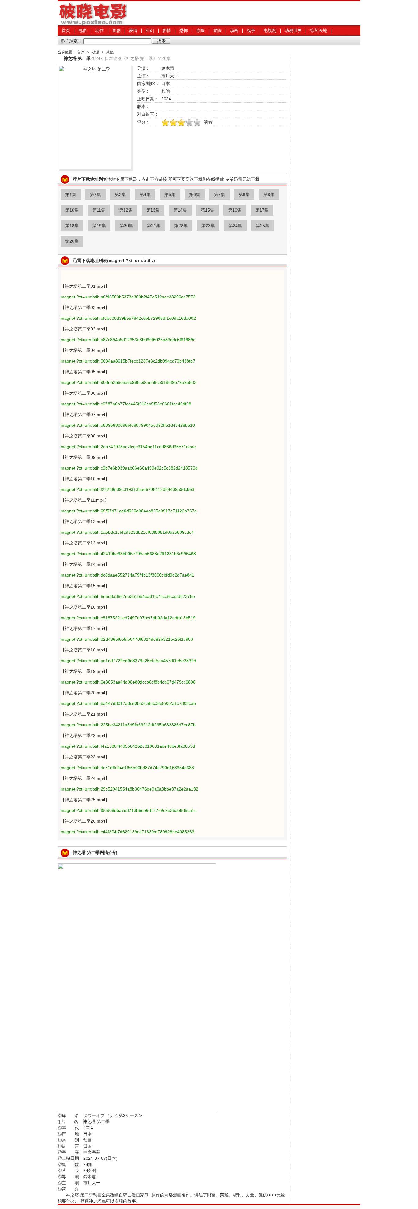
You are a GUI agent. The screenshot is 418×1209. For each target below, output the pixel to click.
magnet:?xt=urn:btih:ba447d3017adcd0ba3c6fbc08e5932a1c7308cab (128, 703)
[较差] (197, 123)
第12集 (125, 210)
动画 (234, 30)
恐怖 (183, 30)
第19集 (99, 225)
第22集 (181, 225)
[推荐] (165, 123)
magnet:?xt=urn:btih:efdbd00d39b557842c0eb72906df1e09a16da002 (128, 318)
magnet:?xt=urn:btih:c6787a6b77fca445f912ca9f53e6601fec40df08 (126, 403)
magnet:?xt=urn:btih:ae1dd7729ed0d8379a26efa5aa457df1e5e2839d (128, 660)
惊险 (200, 30)
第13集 (153, 210)
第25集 (262, 225)
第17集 (262, 210)
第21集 (153, 225)
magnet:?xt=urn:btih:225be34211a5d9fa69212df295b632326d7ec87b (128, 724)
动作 (99, 30)
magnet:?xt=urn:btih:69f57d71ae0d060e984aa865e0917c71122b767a (129, 510)
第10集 (72, 210)
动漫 (95, 52)
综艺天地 (318, 30)
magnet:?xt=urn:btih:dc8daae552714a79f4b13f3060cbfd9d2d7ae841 (127, 575)
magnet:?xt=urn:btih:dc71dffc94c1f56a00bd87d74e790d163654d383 (127, 767)
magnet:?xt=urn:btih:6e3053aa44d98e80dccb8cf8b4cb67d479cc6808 (128, 682)
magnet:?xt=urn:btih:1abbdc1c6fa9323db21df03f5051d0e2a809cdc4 (127, 532)
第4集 (145, 194)
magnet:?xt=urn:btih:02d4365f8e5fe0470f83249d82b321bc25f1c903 (127, 639)
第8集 (244, 194)
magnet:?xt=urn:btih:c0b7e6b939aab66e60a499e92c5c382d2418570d (129, 468)
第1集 (70, 194)
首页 (66, 30)
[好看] (181, 123)
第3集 (120, 194)
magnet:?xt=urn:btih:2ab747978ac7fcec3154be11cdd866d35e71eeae (128, 446)
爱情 (133, 30)
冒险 (217, 30)
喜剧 (116, 30)
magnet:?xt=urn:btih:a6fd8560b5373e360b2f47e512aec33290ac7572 (128, 296)
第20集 (126, 225)
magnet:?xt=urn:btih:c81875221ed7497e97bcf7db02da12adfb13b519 (128, 617)
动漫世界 (293, 30)
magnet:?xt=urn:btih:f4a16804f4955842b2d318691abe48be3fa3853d (128, 746)
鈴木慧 (167, 68)
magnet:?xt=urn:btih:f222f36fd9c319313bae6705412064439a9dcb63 (127, 489)
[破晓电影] (92, 23)
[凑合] (189, 123)
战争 (251, 30)
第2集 (95, 194)
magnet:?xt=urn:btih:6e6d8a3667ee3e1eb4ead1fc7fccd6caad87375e (128, 596)
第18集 (72, 225)
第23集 (208, 225)
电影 (82, 30)
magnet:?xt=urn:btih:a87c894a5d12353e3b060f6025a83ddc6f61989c (128, 339)
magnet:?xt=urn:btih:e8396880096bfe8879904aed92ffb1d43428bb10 (128, 425)
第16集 (234, 210)
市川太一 (169, 75)
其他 (110, 52)
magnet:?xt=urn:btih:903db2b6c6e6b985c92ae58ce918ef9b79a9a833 (128, 382)
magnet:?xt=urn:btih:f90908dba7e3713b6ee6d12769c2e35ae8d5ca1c (128, 810)
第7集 (219, 194)
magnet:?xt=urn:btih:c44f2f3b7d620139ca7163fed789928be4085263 (127, 831)
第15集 (207, 210)
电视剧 (269, 30)
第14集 (180, 210)
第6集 (194, 194)
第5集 (169, 194)
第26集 (72, 241)
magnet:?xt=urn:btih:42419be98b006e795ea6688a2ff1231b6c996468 (128, 553)
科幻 (150, 30)
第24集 (235, 225)
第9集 (268, 194)
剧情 (166, 30)
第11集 (98, 210)
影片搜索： (71, 40)
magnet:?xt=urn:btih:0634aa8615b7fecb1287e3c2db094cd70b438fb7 (128, 361)
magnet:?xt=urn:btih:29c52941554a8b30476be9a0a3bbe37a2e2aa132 (129, 789)
